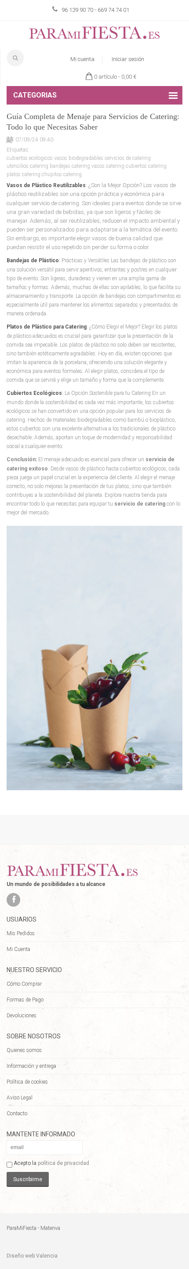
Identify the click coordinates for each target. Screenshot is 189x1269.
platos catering (23, 174)
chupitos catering (62, 174)
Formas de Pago (25, 1000)
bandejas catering (70, 166)
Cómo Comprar (24, 984)
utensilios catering (27, 166)
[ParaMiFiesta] (94, 34)
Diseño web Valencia (32, 1256)
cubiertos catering (146, 166)
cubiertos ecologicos (30, 158)
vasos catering (107, 166)
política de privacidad (63, 1163)
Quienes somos (24, 1050)
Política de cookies (27, 1082)
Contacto (17, 1113)
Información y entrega (31, 1066)
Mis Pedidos (21, 933)
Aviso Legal (20, 1098)
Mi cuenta (82, 59)
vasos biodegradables (78, 158)
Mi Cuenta (18, 949)
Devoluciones (21, 1015)
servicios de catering (128, 158)
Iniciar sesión (128, 59)
